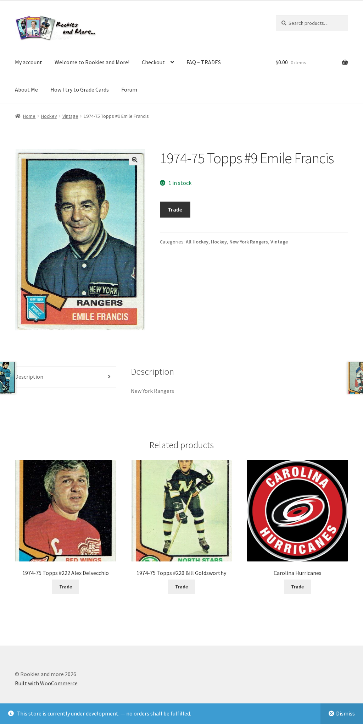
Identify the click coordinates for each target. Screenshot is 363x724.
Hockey (49, 116)
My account (28, 62)
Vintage (70, 116)
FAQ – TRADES (203, 62)
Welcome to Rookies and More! (92, 62)
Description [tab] (29, 376)
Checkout (153, 62)
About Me (26, 89)
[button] (134, 159)
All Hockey (197, 241)
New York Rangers (248, 241)
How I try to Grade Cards (79, 89)
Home (29, 116)
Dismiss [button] (345, 713)
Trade (175, 209)
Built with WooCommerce (46, 683)
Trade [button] (65, 586)
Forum (129, 89)
